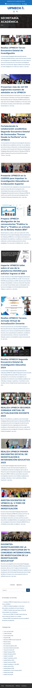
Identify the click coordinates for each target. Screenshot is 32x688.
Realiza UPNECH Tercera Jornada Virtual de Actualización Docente (14, 321)
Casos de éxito (7, 631)
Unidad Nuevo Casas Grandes (11, 670)
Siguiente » (19, 584)
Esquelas (5, 637)
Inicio (2, 25)
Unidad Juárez (7, 666)
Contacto (23, 685)
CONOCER (6, 633)
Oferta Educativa (9, 685)
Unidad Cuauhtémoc (8, 658)
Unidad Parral (6, 672)
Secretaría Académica (9, 645)
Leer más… (27, 66)
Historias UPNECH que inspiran (11, 639)
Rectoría (5, 643)
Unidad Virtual (7, 674)
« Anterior (12, 584)
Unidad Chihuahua (8, 654)
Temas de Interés (8, 650)
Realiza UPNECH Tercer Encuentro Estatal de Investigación (13, 50)
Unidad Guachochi (8, 662)
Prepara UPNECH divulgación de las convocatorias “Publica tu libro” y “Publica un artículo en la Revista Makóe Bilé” (15, 224)
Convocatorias (7, 635)
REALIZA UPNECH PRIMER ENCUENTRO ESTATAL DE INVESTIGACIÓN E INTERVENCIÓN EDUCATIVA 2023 (15, 457)
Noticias (5, 641)
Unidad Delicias (7, 660)
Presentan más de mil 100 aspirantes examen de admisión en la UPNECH (14, 90)
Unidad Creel (6, 656)
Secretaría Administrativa (9, 648)
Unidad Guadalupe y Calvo (10, 664)
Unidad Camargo (7, 652)
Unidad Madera (7, 668)
